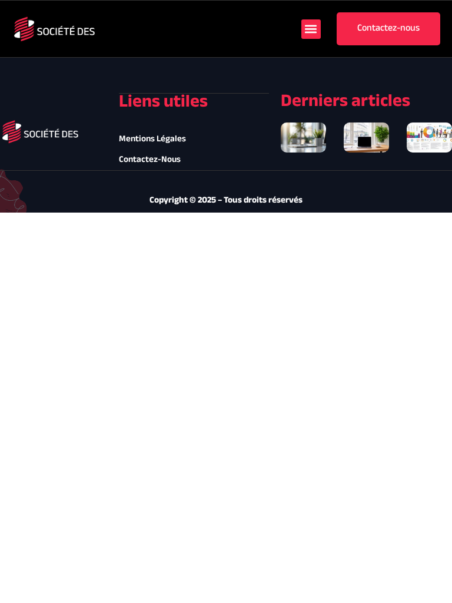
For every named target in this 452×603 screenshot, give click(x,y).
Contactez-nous (150, 160)
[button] (311, 29)
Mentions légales (152, 139)
